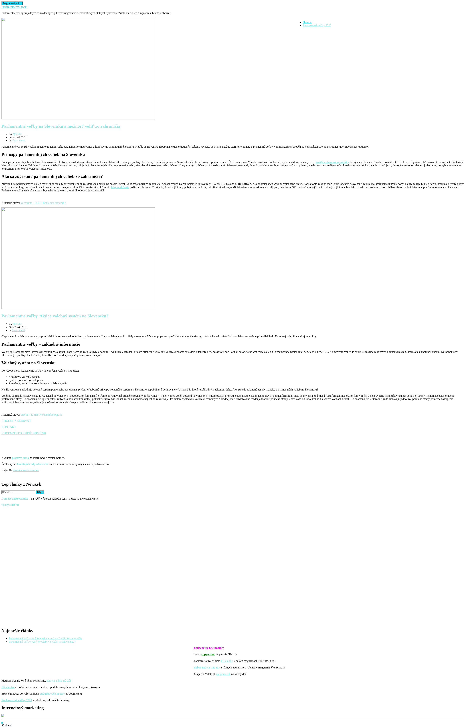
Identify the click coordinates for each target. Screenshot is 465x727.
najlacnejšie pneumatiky (209, 647)
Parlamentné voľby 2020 (317, 25)
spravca (17, 133)
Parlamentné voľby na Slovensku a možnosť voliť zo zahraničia (60, 126)
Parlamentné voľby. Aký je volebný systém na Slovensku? (54, 316)
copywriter (208, 654)
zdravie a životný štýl (58, 680)
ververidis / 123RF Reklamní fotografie (43, 202)
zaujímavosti (223, 674)
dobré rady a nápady (207, 667)
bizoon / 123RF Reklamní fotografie (41, 414)
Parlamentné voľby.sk (14, 6)
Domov (307, 22)
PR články (227, 660)
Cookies (6, 725)
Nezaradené (18, 140)
